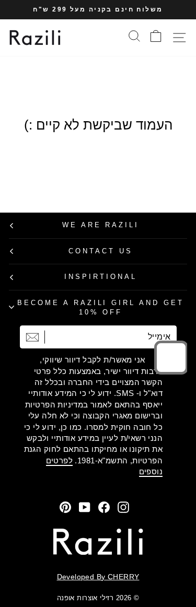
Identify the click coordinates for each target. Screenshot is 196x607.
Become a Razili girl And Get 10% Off (100, 308)
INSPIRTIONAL (100, 277)
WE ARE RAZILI (101, 225)
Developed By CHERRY (98, 577)
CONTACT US (100, 251)
